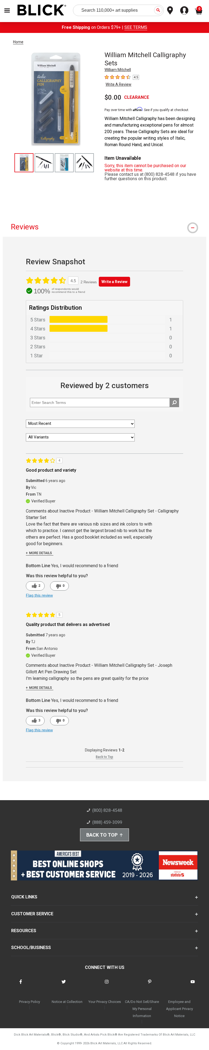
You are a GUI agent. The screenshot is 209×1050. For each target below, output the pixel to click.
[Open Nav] (7, 10)
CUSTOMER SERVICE (32, 913)
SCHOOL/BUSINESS (31, 947)
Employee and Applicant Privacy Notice (179, 1009)
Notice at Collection (67, 1002)
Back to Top (104, 757)
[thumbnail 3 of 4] (64, 162)
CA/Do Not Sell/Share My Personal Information (142, 1009)
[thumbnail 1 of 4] (23, 162)
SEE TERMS (135, 27)
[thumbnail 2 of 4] (44, 162)
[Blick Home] (41, 10)
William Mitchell (117, 69)
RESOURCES (23, 930)
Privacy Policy (29, 1002)
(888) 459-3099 (107, 822)
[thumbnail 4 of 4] (84, 162)
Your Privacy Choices (104, 1002)
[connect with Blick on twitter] (63, 985)
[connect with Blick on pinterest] (149, 985)
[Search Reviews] (174, 402)
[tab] (104, 227)
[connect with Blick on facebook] (20, 985)
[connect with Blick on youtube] (192, 985)
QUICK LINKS (24, 896)
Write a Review (114, 282)
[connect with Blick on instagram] (106, 985)
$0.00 (112, 97)
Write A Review (118, 84)
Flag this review (39, 595)
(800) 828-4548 (107, 810)
